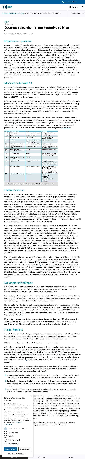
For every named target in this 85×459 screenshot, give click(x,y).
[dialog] (17, 425)
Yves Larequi (8, 31)
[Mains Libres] (10, 7)
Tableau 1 (66, 128)
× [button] (31, 396)
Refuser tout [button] (25, 449)
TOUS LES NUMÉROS (9, 13)
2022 (18, 13)
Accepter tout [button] (10, 449)
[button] (17, 454)
